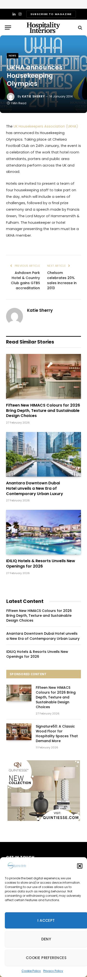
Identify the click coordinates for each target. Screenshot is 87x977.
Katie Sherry (33, 96)
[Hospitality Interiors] (43, 27)
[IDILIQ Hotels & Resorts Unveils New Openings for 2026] (43, 532)
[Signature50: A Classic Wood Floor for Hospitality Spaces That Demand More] (18, 731)
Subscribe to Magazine (51, 14)
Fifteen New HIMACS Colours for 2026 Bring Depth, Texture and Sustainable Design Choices (43, 410)
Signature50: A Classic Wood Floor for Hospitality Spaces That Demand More (57, 733)
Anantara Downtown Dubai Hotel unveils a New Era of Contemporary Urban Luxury (34, 488)
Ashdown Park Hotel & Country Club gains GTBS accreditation (25, 280)
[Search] (79, 27)
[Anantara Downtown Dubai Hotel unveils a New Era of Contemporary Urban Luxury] (43, 454)
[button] (79, 866)
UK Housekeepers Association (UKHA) (46, 126)
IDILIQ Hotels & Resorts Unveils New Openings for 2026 (40, 563)
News (12, 55)
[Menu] (8, 27)
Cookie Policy (31, 971)
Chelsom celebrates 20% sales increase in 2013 (62, 280)
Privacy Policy (53, 971)
